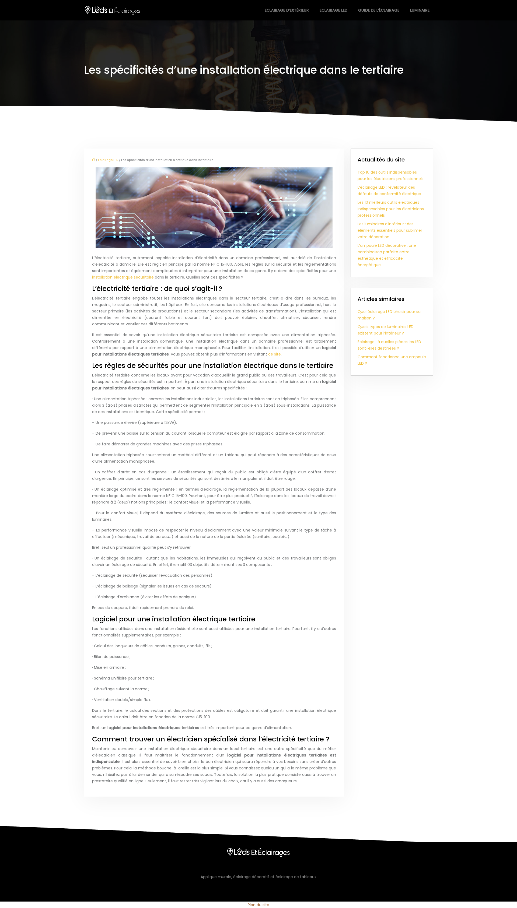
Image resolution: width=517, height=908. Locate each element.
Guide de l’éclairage (378, 10)
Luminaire (419, 10)
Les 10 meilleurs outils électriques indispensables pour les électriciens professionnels (391, 209)
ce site (274, 354)
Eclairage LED (333, 10)
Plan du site (258, 904)
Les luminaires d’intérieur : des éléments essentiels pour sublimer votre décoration (390, 230)
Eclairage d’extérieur (287, 10)
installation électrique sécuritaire (123, 277)
